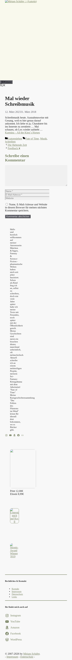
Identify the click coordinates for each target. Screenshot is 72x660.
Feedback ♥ (14, 148)
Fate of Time (32, 138)
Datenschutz (17, 594)
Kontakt (15, 588)
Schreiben (10, 141)
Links (14, 597)
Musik (43, 138)
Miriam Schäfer (31, 653)
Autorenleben (15, 138)
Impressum (16, 591)
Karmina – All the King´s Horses (22, 132)
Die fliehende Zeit (17, 145)
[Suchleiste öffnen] (2, 85)
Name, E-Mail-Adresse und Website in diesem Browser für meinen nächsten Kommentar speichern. (26, 207)
